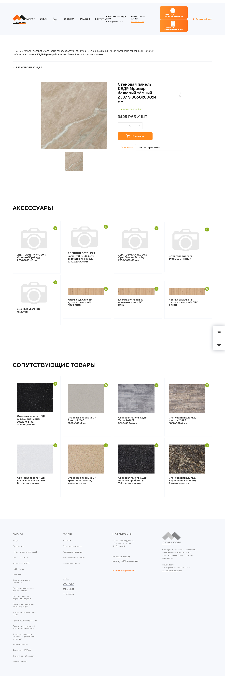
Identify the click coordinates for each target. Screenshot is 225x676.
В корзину (138, 136)
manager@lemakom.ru (125, 561)
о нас (54, 19)
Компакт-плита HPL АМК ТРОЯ (24, 613)
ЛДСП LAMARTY (20, 557)
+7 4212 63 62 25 (121, 556)
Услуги (43, 19)
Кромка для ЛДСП (21, 563)
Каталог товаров (33, 51)
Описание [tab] (127, 147)
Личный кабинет (204, 19)
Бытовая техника (20, 644)
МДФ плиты (18, 569)
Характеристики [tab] (149, 147)
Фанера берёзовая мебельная (21, 581)
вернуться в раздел (29, 67)
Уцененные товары (71, 563)
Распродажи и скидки (73, 552)
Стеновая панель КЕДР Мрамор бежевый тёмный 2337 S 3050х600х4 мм (59, 54)
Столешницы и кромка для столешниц (23, 589)
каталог (30, 19)
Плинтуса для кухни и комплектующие (23, 605)
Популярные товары (72, 546)
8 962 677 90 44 (138, 16)
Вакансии (85, 19)
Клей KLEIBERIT (20, 661)
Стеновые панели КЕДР (103, 51)
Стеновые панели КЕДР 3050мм (136, 51)
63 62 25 (134, 19)
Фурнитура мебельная (23, 656)
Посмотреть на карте (172, 570)
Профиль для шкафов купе (25, 620)
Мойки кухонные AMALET (25, 552)
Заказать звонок (137, 22)
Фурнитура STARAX (22, 650)
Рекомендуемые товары (74, 557)
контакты (100, 19)
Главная (17, 51)
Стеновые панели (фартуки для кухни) (66, 51)
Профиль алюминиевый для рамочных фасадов (24, 627)
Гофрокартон (18, 546)
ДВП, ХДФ (17, 574)
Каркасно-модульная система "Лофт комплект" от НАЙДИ (24, 636)
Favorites (180, 95)
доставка (68, 19)
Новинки (67, 540)
